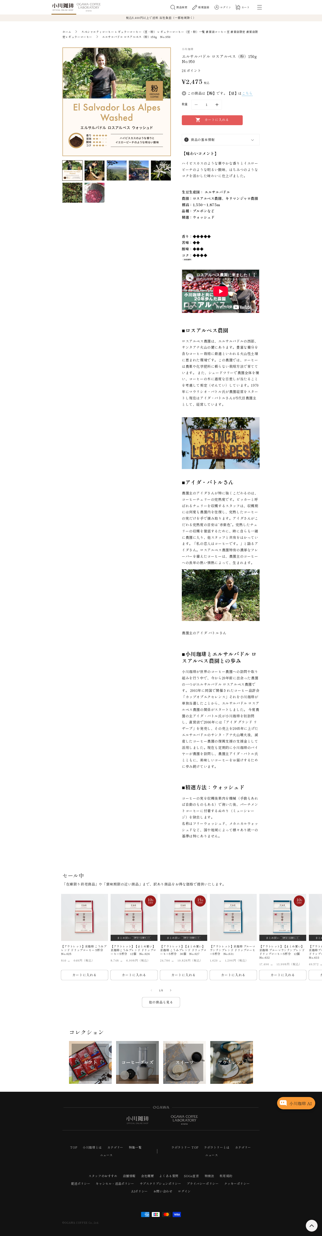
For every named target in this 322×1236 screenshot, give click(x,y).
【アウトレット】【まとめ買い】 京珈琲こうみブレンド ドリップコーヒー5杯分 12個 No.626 (133, 950)
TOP (73, 1147)
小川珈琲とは (92, 1147)
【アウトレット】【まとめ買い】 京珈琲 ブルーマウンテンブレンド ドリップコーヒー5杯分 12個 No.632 (282, 952)
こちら (247, 93)
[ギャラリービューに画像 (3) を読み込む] (117, 170)
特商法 (209, 1176)
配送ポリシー (80, 1183)
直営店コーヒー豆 (218, 32)
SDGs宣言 (191, 1176)
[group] (90, 1062)
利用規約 (225, 1176)
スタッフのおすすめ (102, 1176)
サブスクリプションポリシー (160, 1183)
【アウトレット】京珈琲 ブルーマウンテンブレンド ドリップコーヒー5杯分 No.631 (232, 950)
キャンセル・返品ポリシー (115, 1183)
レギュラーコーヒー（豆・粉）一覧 (181, 32)
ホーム (66, 32)
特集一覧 (135, 1147)
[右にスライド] (170, 990)
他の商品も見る (161, 1002)
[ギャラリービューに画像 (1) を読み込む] (72, 170)
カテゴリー (115, 1147)
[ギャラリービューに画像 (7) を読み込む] (94, 193)
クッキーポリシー (237, 1183)
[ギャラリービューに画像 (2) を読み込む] (94, 170)
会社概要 (147, 1176)
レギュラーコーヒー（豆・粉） (135, 32)
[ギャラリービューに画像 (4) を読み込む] (139, 170)
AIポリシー (139, 1191)
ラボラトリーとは (217, 1147)
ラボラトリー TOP (184, 1147)
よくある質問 (169, 1176)
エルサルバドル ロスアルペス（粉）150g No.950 (136, 37)
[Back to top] (312, 1226)
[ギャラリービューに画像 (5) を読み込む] (161, 170)
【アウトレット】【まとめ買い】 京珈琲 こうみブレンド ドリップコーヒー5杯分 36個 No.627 (183, 950)
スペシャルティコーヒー (97, 32)
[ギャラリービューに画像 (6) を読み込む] (72, 193)
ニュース (106, 1155)
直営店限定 (237, 32)
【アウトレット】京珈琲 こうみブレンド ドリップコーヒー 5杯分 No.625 (84, 950)
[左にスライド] (151, 990)
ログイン (184, 1191)
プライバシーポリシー (203, 1183)
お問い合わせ (163, 1191)
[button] (179, 7)
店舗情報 (129, 1176)
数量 (185, 104)
